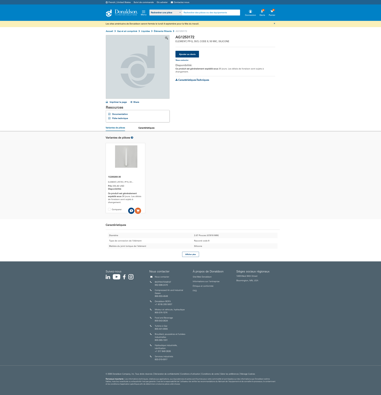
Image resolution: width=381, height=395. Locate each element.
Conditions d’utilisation (190, 374)
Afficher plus (190, 254)
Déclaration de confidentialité (166, 374)
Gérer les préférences (230, 374)
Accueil (109, 31)
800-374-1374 (161, 312)
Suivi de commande (144, 2)
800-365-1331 (161, 340)
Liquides (145, 31)
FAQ (195, 290)
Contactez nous (181, 2)
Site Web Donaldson (202, 276)
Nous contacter (162, 276)
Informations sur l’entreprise (206, 281)
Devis (262, 15)
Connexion (250, 15)
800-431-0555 (161, 329)
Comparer (117, 209)
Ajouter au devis (187, 54)
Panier (272, 15)
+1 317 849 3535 (163, 351)
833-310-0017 (161, 359)
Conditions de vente (210, 374)
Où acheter (162, 2)
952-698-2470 (161, 285)
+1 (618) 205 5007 (163, 304)
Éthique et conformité (203, 286)
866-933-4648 (161, 296)
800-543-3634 (161, 320)
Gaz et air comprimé (127, 31)
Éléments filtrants (163, 31)
